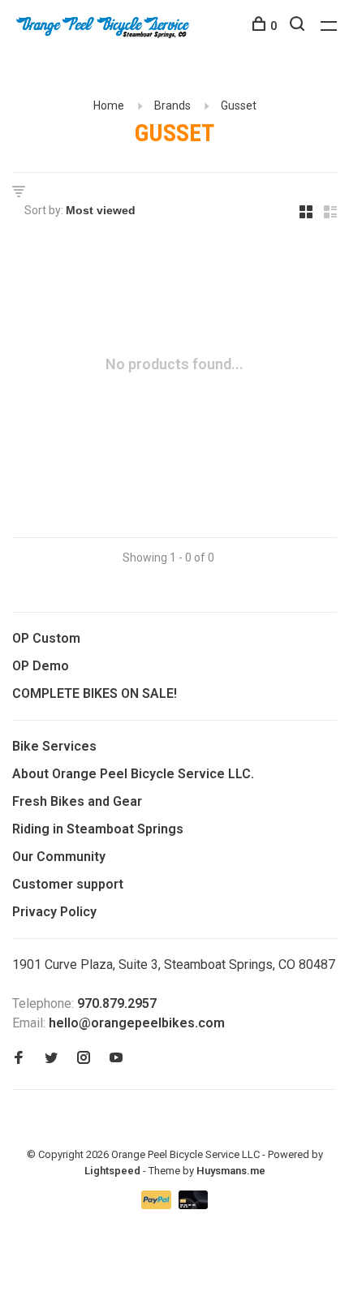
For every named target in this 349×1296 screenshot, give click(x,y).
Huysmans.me (230, 1171)
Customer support (67, 884)
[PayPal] (157, 1204)
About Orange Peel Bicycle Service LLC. (133, 773)
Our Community (59, 856)
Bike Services (54, 746)
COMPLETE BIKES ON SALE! (94, 693)
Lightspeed (112, 1171)
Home (108, 105)
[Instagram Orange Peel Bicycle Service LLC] (83, 1058)
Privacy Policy (54, 911)
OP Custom (46, 638)
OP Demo (40, 666)
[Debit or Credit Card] (194, 1204)
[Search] (299, 25)
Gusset (238, 105)
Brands (172, 105)
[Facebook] (18, 1058)
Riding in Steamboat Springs (97, 829)
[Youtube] (116, 1058)
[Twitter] (51, 1058)
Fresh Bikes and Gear (77, 801)
